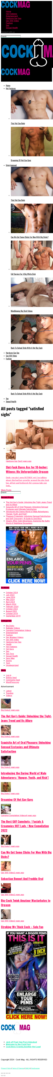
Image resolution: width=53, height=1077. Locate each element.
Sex (7, 25)
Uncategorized (12, 665)
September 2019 (13, 616)
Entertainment (12, 16)
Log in (8, 675)
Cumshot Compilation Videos (18, 630)
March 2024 (11, 604)
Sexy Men (10, 658)
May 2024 (10, 599)
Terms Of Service (18, 1068)
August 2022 (11, 611)
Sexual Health (12, 28)
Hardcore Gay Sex (13, 18)
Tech (8, 663)
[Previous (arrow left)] (2, 1075)
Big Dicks (10, 626)
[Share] (4, 1073)
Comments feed (13, 680)
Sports (9, 661)
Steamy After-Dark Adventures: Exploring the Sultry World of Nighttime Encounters (28, 522)
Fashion (9, 23)
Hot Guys (10, 649)
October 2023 (12, 609)
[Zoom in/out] (9, 1073)
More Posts (6, 490)
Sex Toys (10, 654)
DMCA (27, 1068)
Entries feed (11, 677)
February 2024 (12, 606)
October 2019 (12, 613)
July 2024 (10, 595)
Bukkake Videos (13, 628)
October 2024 (12, 592)
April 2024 (10, 602)
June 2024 (10, 597)
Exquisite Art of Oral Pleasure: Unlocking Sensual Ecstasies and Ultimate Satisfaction (27, 508)
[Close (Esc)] (2, 1073)
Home (8, 11)
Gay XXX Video (12, 21)
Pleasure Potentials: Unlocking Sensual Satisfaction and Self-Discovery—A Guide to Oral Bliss (28, 517)
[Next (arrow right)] (4, 1075)
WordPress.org (12, 682)
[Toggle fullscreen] (7, 1073)
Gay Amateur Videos (14, 637)
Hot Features (11, 14)
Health (8, 644)
